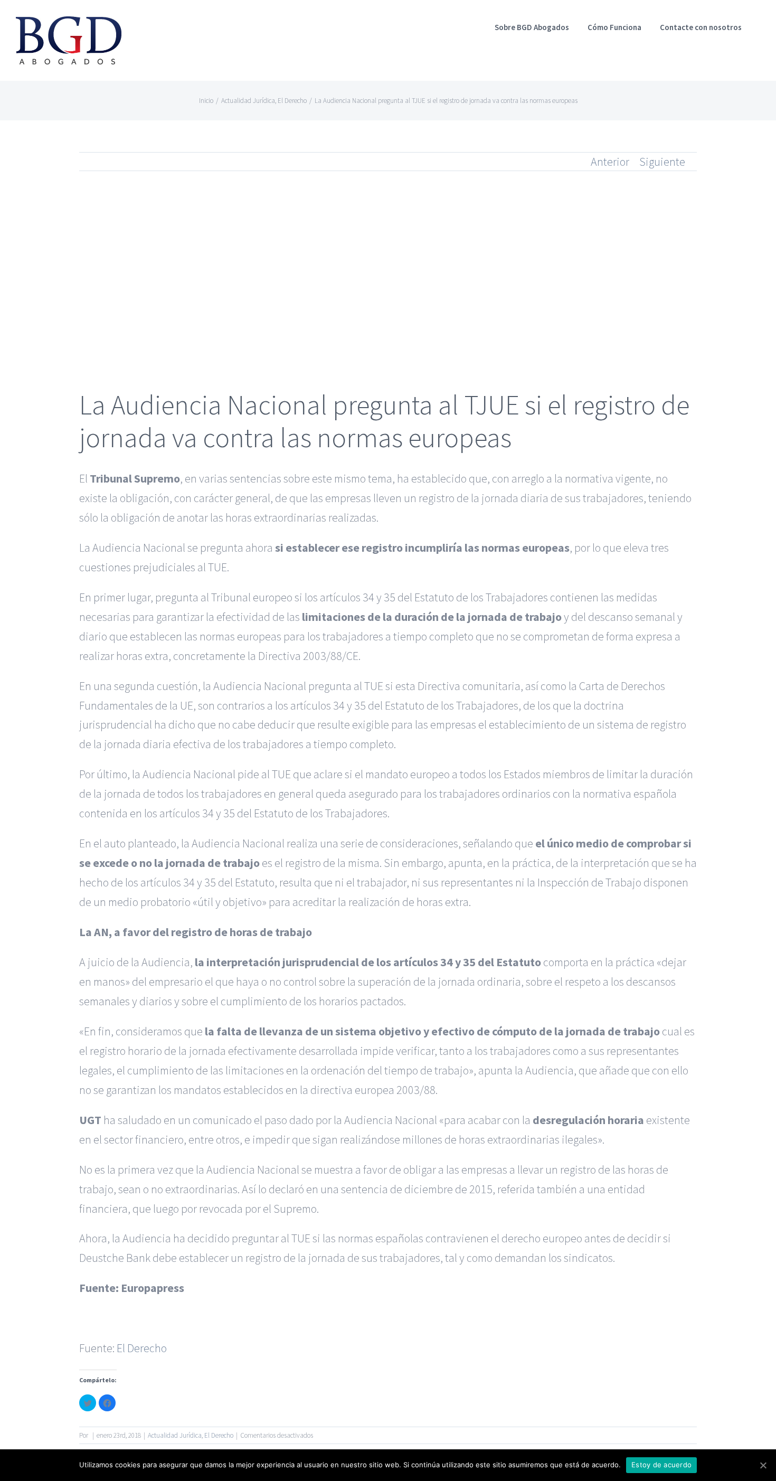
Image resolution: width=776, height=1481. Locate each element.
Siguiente (662, 161)
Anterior (610, 161)
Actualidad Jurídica (175, 1435)
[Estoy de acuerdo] (763, 1465)
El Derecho (142, 1348)
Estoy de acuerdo (661, 1464)
